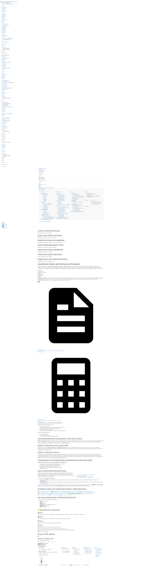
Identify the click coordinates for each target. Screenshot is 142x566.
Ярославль (4, 166)
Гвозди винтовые (62, 208)
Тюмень (3, 141)
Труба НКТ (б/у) (47, 204)
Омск (3, 94)
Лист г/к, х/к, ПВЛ (88, 549)
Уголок (45, 200)
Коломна (3, 61)
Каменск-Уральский (5, 58)
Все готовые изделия (97, 203)
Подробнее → (44, 480)
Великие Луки (4, 23)
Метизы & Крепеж (58, 191)
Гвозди (57, 205)
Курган (3, 67)
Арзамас (3, 8)
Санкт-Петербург (5, 3)
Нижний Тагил (4, 83)
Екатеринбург (4, 38)
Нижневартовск (5, 81)
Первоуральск (4, 102)
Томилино (4, 137)
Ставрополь (4, 125)
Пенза (3, 101)
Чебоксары (4, 153)
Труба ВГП (46, 208)
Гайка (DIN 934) (61, 215)
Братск (3, 20)
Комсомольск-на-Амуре (6, 62)
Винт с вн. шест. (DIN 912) (63, 213)
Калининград (4, 55)
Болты (60, 201)
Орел (3, 95)
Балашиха (4, 14)
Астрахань (4, 11)
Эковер (89, 194)
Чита (3, 157)
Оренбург (4, 96)
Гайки (60, 202)
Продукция (72, 191)
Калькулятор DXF (41, 484)
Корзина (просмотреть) (43, 187)
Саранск (3, 119)
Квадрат (45, 197)
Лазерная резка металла (78, 205)
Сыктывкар (4, 130)
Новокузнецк (4, 84)
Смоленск (4, 123)
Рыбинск (3, 114)
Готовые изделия (77, 210)
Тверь (3, 135)
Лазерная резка (44, 221)
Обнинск (3, 92)
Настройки (41, 172)
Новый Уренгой (5, 89)
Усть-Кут (3, 147)
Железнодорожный (5, 41)
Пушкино (3, 110)
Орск (3, 99)
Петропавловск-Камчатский (7, 106)
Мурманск (4, 76)
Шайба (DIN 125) (62, 217)
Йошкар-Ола (4, 52)
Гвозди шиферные (62, 211)
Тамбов (3, 134)
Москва (3, 2)
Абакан (3, 6)
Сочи (3, 124)
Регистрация (44, 168)
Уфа (3, 148)
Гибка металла (76, 207)
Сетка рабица (76, 199)
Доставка (86, 200)
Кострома (4, 63)
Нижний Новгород (5, 82)
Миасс (3, 75)
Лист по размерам (47, 213)
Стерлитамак (4, 127)
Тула (3, 140)
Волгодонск (4, 29)
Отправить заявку (50, 187)
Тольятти (3, 136)
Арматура (45, 194)
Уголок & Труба (88, 552)
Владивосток (4, 26)
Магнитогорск (4, 74)
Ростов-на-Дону (5, 113)
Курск (3, 69)
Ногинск (3, 90)
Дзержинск (4, 34)
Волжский (4, 30)
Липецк (3, 71)
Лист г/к (45, 210)
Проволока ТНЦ (61, 198)
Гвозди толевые (61, 209)
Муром (3, 78)
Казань (3, 54)
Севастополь (4, 121)
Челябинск (4, 154)
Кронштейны (95, 204)
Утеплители (87, 191)
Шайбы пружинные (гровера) (64, 204)
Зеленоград (4, 43)
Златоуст (3, 44)
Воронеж (3, 32)
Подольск (4, 107)
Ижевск (3, 48)
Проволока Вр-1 (61, 199)
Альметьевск (4, 7)
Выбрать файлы (42, 544)
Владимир (4, 27)
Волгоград (4, 28)
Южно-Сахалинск (5, 164)
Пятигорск (4, 111)
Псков (3, 109)
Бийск (3, 18)
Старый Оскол (4, 126)
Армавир (3, 9)
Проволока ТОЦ (61, 196)
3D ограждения (77, 553)
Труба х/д (45, 205)
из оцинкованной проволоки (49, 217)
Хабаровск (4, 151)
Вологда (3, 31)
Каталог (40, 221)
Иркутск (3, 50)
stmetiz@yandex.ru (42, 170)
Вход (39, 168)
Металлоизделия (99, 548)
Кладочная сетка (77, 549)
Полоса (45, 201)
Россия (40, 173)
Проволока (58, 193)
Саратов (3, 120)
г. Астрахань (41, 169)
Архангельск (4, 10)
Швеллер (45, 199)
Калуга (3, 57)
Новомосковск (4, 85)
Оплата (97, 556)
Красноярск (4, 65)
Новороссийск (4, 86)
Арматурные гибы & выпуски (79, 208)
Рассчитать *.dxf (42, 546)
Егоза (75, 202)
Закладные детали (77, 209)
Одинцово (4, 93)
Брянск (3, 21)
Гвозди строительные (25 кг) (64, 207)
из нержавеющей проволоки (49, 218)
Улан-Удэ (4, 144)
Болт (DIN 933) (61, 214)
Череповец (4, 156)
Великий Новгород (5, 24)
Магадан (3, 73)
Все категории (41, 179)
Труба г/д (45, 207)
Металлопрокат (43, 191)
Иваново (3, 47)
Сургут (3, 129)
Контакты (86, 206)
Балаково (4, 13)
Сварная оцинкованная (76, 551)
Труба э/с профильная (48, 203)
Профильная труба (88, 550)
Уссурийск (4, 146)
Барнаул (3, 16)
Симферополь (4, 122)
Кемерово (4, 59)
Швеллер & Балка (88, 553)
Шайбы (60, 203)
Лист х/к (45, 211)
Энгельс (3, 162)
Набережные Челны (6, 80)
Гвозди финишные (62, 210)
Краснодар (4, 64)
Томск (3, 138)
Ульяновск (4, 145)
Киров (3, 60)
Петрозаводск (4, 105)
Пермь (3, 103)
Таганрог (3, 133)
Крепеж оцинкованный (60, 212)
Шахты (3, 159)
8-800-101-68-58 (45, 433)
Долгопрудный (4, 36)
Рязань (3, 115)
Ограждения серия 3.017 (78, 203)
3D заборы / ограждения (78, 201)
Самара (3, 117)
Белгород (4, 17)
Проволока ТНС (61, 197)
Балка (45, 198)
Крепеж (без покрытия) (60, 200)
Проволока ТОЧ (61, 194)
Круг (44, 196)
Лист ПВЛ (45, 212)
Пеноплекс (90, 197)
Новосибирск (4, 88)
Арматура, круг (88, 548)
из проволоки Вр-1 (47, 215)
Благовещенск (4, 19)
